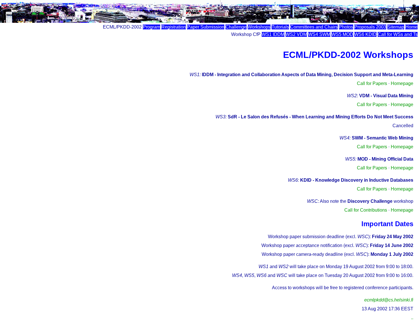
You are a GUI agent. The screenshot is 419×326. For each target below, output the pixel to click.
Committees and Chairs (314, 27)
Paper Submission (205, 27)
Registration (173, 27)
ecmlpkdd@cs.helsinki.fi (388, 299)
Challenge (236, 27)
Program (151, 27)
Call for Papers (372, 83)
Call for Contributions (365, 210)
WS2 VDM (296, 34)
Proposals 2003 (370, 27)
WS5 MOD (342, 34)
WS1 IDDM (273, 34)
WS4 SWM (319, 34)
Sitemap (395, 27)
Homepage (402, 83)
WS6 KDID (365, 34)
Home (411, 27)
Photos (346, 27)
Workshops (259, 27)
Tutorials (280, 27)
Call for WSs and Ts (398, 34)
